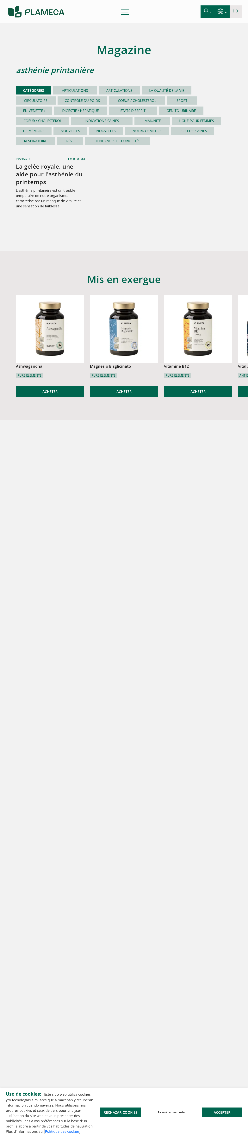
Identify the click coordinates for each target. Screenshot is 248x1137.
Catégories (33, 90)
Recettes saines (192, 130)
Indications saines (102, 120)
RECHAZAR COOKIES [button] (120, 1112)
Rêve (70, 141)
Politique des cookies (62, 1131)
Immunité (152, 120)
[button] (208, 11)
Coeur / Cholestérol (137, 100)
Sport (182, 100)
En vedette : (34, 110)
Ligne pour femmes (196, 120)
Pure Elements (29, 375)
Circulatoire (35, 100)
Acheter (50, 391)
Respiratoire (35, 141)
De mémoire (33, 130)
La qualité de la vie (166, 90)
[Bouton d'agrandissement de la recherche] (236, 11)
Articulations (75, 90)
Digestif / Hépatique (80, 110)
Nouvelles (70, 130)
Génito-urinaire (181, 110)
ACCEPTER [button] (222, 1112)
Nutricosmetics (147, 130)
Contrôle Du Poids (82, 100)
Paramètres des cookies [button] (171, 1112)
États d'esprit (133, 110)
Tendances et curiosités (117, 141)
